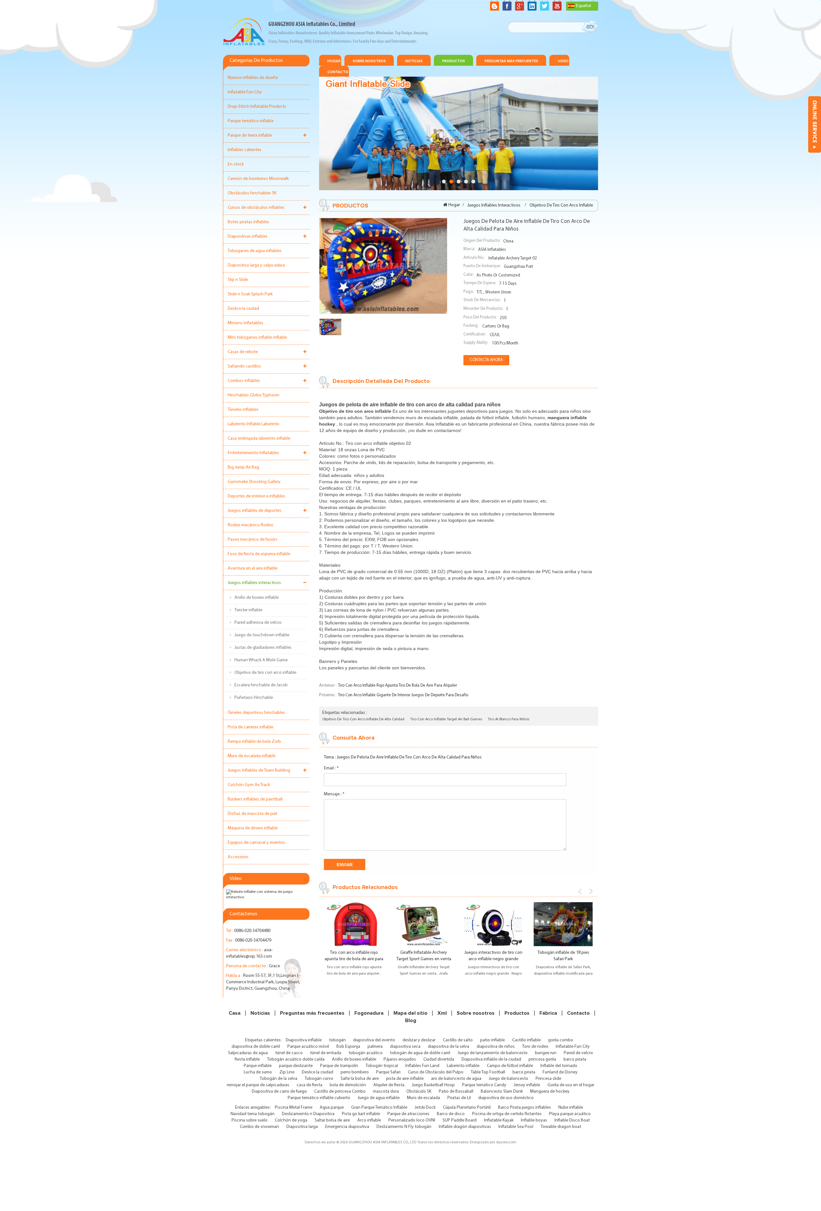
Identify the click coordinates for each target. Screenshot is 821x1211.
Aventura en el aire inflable (252, 568)
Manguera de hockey (550, 1091)
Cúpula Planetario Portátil (467, 1107)
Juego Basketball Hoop (433, 1085)
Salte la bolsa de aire (360, 1078)
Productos (453, 61)
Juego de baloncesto (508, 1078)
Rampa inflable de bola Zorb (254, 741)
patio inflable (492, 1040)
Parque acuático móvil (308, 1046)
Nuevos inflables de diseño (253, 77)
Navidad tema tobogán (253, 1114)
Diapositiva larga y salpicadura (256, 265)
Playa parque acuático (570, 1114)
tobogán (337, 1040)
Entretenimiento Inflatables (253, 453)
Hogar (334, 61)
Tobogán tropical (382, 1065)
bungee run (545, 1053)
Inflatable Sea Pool (515, 1126)
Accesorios (238, 857)
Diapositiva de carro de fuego (279, 1091)
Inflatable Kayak (498, 1120)
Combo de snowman (259, 1126)
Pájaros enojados (400, 1059)
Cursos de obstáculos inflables (256, 207)
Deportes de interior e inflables (256, 496)
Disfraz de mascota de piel (252, 813)
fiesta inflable (247, 1059)
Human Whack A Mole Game (261, 660)
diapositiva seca (405, 1046)
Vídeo (563, 61)
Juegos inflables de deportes (254, 510)
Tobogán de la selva (278, 1078)
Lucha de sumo (258, 1072)
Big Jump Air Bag (243, 467)
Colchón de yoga (291, 1120)
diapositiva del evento (374, 1040)
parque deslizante (296, 1065)
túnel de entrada (325, 1053)
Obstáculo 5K (418, 1091)
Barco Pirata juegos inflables (524, 1107)
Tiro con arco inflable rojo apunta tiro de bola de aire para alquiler (397, 685)
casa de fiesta (309, 1085)
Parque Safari (388, 1072)
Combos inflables (244, 380)
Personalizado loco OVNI (411, 1120)
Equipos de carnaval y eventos (256, 842)
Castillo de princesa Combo (340, 1091)
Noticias (414, 61)
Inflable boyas (534, 1120)
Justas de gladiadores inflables (263, 647)
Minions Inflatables (245, 323)
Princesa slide (548, 1078)
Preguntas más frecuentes (511, 61)
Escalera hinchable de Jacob (261, 685)
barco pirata (574, 1059)
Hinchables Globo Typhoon (253, 395)
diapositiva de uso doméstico (506, 1098)
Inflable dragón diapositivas (465, 1126)
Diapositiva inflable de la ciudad (491, 1059)
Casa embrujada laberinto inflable (259, 438)
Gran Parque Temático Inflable (379, 1107)
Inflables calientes (244, 150)
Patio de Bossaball (456, 1091)
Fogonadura (369, 1013)
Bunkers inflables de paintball (255, 799)
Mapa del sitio (410, 1013)
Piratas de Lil (459, 1098)
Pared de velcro (578, 1053)
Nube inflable (570, 1107)
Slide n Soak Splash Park (250, 294)
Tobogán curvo (319, 1078)
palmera (375, 1046)
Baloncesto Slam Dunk (502, 1091)
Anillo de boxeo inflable (256, 597)
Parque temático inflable (251, 121)
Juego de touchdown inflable (261, 635)
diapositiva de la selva (448, 1046)
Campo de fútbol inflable (510, 1065)
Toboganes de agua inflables (255, 251)
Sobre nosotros (369, 61)
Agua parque (332, 1107)
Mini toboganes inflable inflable (257, 337)
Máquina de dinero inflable (253, 828)
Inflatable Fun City (245, 92)
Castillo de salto (458, 1040)
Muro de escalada (423, 1098)
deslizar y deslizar (419, 1040)
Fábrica (548, 1013)
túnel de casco (289, 1053)
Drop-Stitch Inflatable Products (257, 106)
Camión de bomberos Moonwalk (258, 178)
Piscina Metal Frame (293, 1107)
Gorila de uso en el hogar (570, 1085)
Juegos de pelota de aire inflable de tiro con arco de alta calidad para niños (409, 757)
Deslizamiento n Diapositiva (308, 1114)
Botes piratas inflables (248, 222)
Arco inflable (369, 1120)
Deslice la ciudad (243, 308)
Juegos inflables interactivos (254, 582)
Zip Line (286, 1072)
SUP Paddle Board (460, 1120)
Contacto (337, 72)
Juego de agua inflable (379, 1098)
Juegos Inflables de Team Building (259, 770)
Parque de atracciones (408, 1114)
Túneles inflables (243, 409)
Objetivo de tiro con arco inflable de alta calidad (363, 719)
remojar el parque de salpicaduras (258, 1085)
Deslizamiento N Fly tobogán (404, 1126)
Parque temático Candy (484, 1085)
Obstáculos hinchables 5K (252, 193)
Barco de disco (451, 1114)
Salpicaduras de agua (248, 1053)
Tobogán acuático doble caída (296, 1059)
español (583, 6)
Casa (235, 1013)
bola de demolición (348, 1085)
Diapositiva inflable (304, 1040)
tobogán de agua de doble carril (420, 1053)
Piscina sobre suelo (249, 1120)
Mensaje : (334, 794)
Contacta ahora (486, 360)
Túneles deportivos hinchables (256, 712)
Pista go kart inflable (361, 1114)
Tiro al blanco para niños (508, 719)
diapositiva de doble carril (256, 1046)
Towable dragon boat (561, 1126)
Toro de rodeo (535, 1046)
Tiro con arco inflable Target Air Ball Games (446, 719)
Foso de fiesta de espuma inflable (259, 554)
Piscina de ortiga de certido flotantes (507, 1114)
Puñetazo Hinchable (253, 697)
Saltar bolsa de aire (332, 1120)
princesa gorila (542, 1059)
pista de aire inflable (405, 1078)
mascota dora (386, 1091)
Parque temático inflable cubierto (319, 1098)
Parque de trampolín (339, 1065)
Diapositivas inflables (247, 236)
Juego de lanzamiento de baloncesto (493, 1053)
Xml (442, 1013)
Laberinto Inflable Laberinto (253, 424)
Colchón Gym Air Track (249, 785)
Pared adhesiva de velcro (258, 622)
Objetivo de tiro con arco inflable (265, 672)
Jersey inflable (527, 1085)
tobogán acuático (366, 1053)
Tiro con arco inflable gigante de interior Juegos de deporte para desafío (403, 695)
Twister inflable (248, 610)
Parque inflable (258, 1065)
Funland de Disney (560, 1072)
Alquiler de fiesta (388, 1085)
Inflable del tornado (558, 1065)
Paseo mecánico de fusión (252, 539)
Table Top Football (488, 1072)
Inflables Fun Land (422, 1065)
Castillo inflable (526, 1040)
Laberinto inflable (463, 1065)
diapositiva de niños (496, 1046)
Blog (410, 1020)
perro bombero (355, 1072)
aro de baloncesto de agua (456, 1078)
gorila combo (560, 1040)
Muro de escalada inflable (251, 756)
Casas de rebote (243, 352)
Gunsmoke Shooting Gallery (254, 481)
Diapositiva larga (302, 1126)
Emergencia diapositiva (347, 1126)
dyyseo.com (506, 1142)
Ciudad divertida (438, 1059)
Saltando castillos (244, 366)
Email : (331, 768)
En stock (236, 164)
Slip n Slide (238, 279)
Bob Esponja (348, 1046)
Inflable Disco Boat (572, 1120)
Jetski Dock (425, 1107)
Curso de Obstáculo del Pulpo (435, 1072)
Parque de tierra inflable (250, 135)
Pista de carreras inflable (250, 727)
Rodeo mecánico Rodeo (250, 525)
